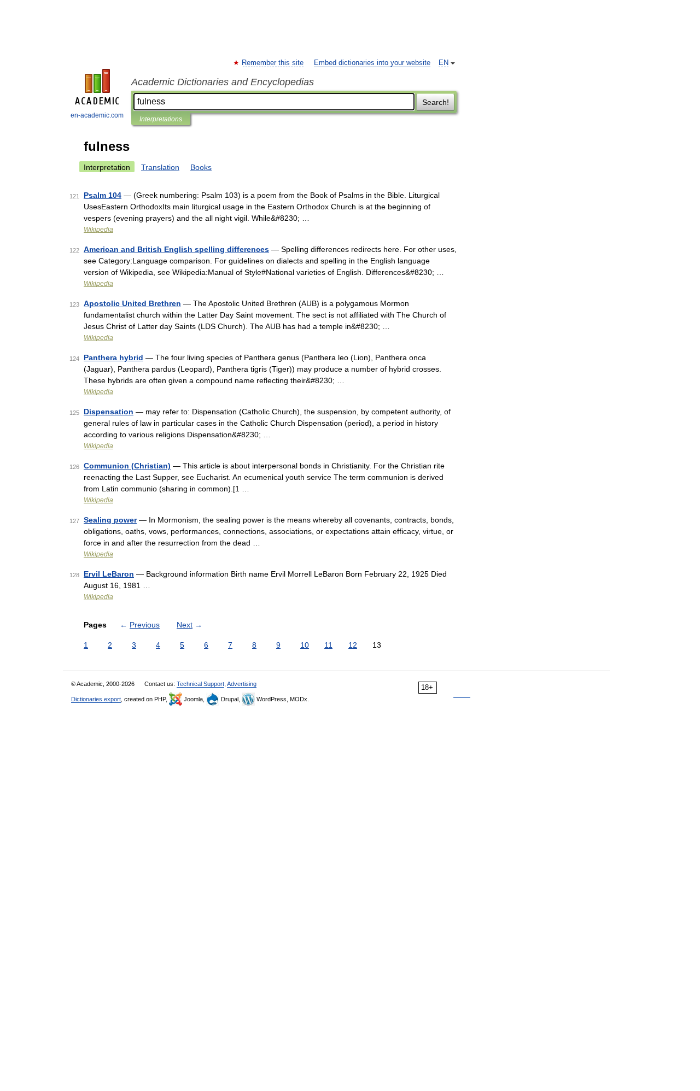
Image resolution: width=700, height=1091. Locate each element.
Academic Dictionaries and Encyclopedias (222, 82)
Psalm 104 (102, 195)
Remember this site (273, 63)
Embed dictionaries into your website (372, 63)
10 (304, 645)
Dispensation (108, 411)
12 (352, 645)
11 (328, 645)
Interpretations (160, 119)
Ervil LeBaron (109, 574)
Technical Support (200, 684)
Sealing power (110, 519)
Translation (160, 167)
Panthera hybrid (113, 357)
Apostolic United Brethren (132, 303)
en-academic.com (97, 115)
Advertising (241, 684)
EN (443, 63)
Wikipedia (98, 229)
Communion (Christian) (127, 465)
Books (201, 167)
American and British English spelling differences (176, 249)
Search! (435, 102)
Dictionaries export (96, 699)
